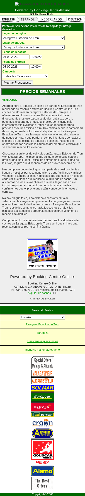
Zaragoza (43, 332)
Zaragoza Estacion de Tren (42, 324)
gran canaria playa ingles (42, 341)
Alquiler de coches (39, 293)
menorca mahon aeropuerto (42, 349)
